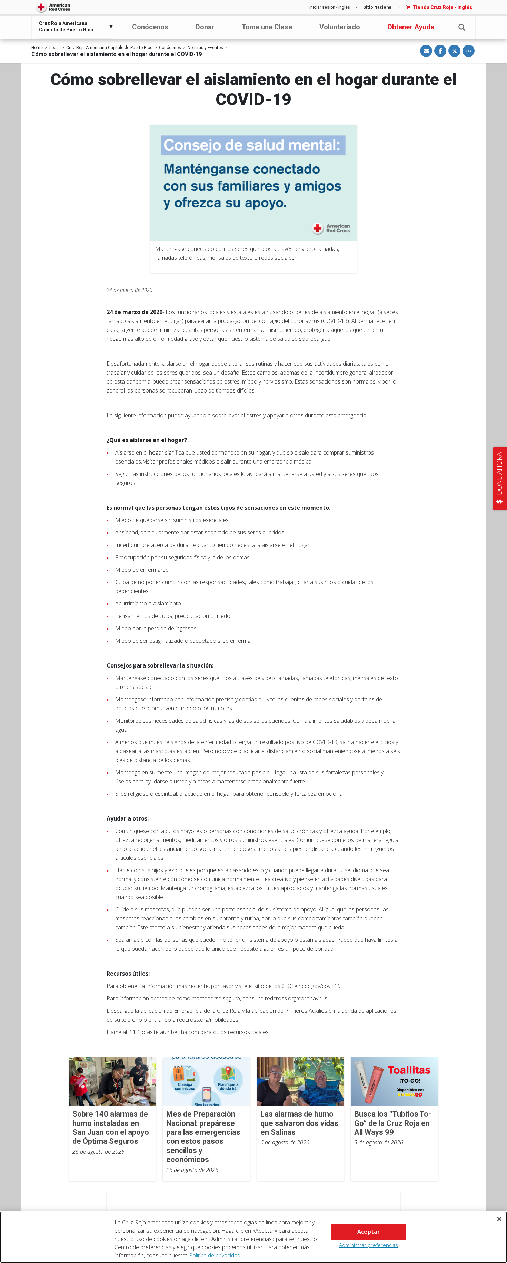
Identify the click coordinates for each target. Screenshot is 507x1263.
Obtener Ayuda (410, 27)
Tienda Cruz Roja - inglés (442, 7)
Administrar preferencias (368, 1245)
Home (37, 47)
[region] (253, 1237)
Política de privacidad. (215, 1255)
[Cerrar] (499, 1218)
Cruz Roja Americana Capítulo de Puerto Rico (109, 47)
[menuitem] (73, 26)
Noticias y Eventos (205, 47)
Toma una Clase (267, 27)
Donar (205, 27)
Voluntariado (339, 27)
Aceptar (368, 1231)
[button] (462, 27)
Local (54, 47)
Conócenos (150, 27)
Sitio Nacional (378, 7)
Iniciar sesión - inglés (329, 7)
